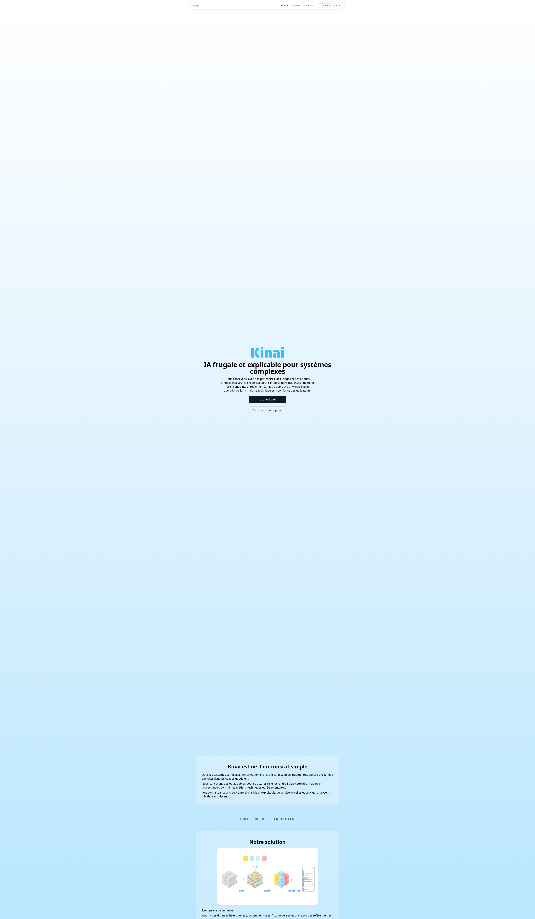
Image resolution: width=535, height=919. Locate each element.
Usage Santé (324, 5)
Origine (284, 5)
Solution (296, 5)
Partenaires (309, 5)
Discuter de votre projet (267, 410)
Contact (337, 5)
